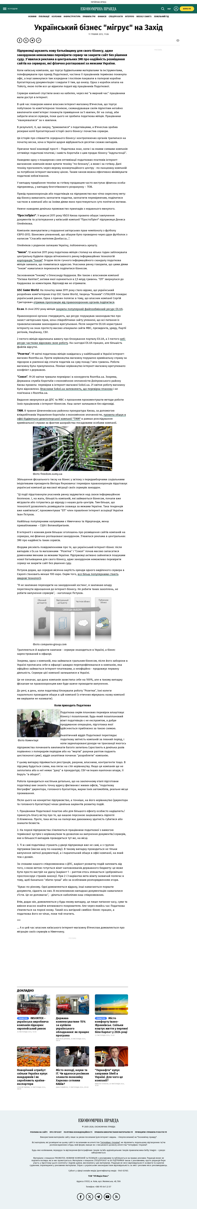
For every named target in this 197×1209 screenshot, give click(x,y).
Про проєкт (56, 1132)
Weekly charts (144, 16)
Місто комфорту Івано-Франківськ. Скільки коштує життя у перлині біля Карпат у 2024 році (111, 1025)
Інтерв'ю (129, 16)
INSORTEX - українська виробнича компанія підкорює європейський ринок (33, 1023)
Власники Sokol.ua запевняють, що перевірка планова (76, 389)
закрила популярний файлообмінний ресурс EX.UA (89, 309)
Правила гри (89, 16)
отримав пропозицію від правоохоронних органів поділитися (73, 302)
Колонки (56, 16)
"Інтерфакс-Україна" (110, 1142)
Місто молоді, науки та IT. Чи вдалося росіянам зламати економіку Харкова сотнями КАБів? (72, 1077)
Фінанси (102, 16)
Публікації (44, 16)
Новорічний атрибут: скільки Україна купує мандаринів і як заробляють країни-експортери (32, 1077)
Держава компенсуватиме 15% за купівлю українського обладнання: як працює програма (72, 1026)
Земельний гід (161, 16)
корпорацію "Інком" (29, 260)
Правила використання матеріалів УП (113, 1132)
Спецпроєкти (116, 16)
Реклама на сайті (38, 1132)
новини (32, 16)
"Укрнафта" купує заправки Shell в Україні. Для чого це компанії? (109, 1075)
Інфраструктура (72, 16)
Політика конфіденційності (78, 1132)
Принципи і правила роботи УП (151, 1132)
